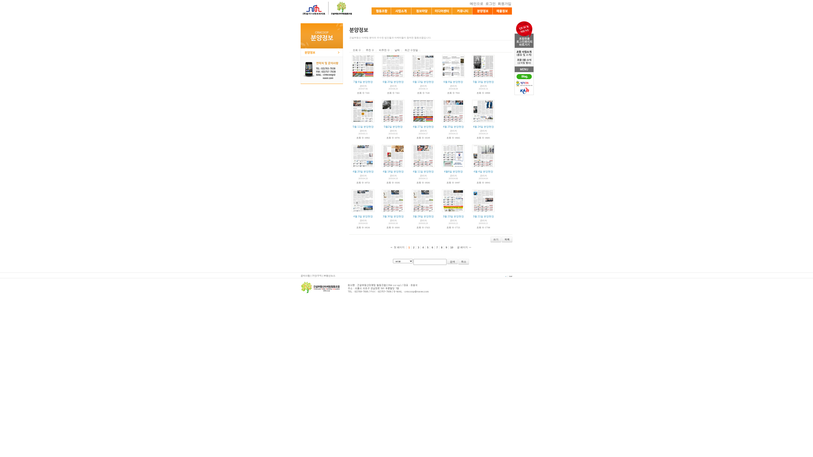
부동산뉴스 (329, 275)
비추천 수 (384, 50)
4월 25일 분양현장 (453, 126)
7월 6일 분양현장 (363, 81)
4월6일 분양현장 (453, 171)
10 (451, 247)
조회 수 (357, 50)
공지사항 (305, 275)
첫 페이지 (399, 247)
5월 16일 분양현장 (483, 81)
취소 (463, 261)
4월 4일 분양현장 (483, 171)
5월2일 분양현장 (393, 126)
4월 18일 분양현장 (393, 171)
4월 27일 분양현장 (423, 126)
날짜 (397, 50)
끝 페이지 (462, 247)
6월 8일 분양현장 (453, 81)
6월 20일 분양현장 (393, 81)
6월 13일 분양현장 (423, 81)
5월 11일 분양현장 (363, 126)
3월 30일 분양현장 (393, 216)
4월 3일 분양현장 (363, 216)
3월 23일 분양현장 (453, 216)
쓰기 (495, 239)
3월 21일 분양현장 (483, 216)
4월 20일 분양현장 (363, 171)
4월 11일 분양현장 (423, 171)
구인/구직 (317, 275)
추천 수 (370, 50)
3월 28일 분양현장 (423, 216)
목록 (507, 239)
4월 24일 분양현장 (483, 126)
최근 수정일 (411, 50)
